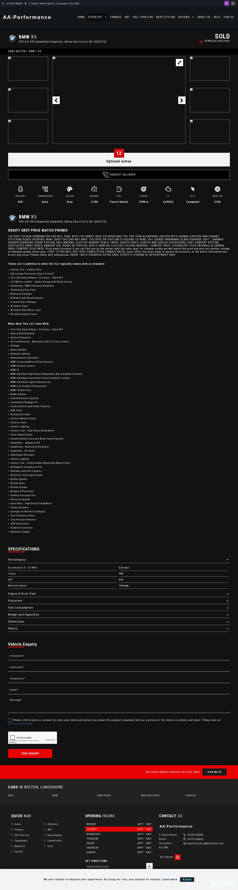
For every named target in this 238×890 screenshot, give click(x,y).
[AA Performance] (26, 17)
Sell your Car (143, 17)
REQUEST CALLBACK (123, 174)
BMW (32, 51)
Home (81, 17)
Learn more (169, 879)
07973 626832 (195, 839)
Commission (55, 840)
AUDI (11, 795)
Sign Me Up (214, 772)
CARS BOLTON (17, 51)
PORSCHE (191, 795)
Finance (115, 17)
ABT (127, 17)
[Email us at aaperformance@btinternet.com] (233, 3)
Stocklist (95, 17)
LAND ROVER (104, 795)
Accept (187, 879)
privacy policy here (20, 723)
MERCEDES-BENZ (150, 795)
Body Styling (165, 17)
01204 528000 (14, 3)
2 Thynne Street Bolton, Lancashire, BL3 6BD (53, 3)
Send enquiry (30, 753)
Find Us (229, 17)
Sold (217, 17)
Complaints (21, 840)
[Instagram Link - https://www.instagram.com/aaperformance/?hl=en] (226, 3)
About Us (204, 17)
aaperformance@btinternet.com (205, 843)
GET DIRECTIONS (96, 860)
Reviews (184, 17)
